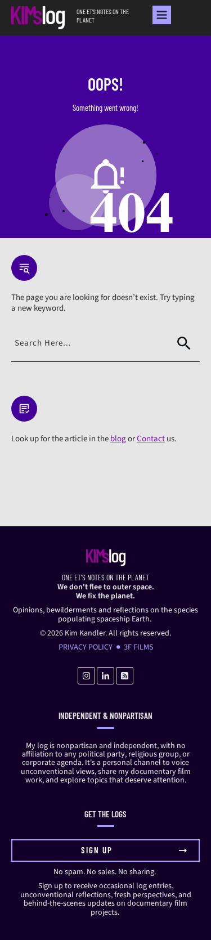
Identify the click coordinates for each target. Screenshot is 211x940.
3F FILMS (138, 647)
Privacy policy (86, 647)
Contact (151, 439)
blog (118, 439)
